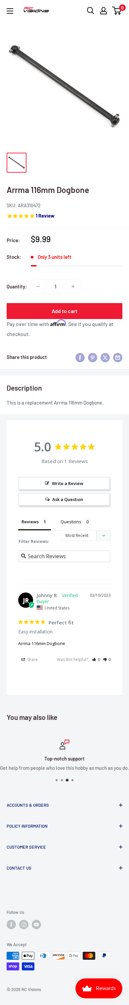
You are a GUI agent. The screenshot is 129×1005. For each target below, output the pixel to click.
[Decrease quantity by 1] (38, 286)
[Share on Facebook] (80, 357)
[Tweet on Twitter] (105, 357)
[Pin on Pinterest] (92, 357)
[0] (117, 11)
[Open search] (90, 10)
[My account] (103, 10)
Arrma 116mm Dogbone (41, 643)
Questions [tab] (71, 522)
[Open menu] (10, 11)
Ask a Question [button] (67, 499)
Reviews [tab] (30, 522)
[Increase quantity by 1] (73, 286)
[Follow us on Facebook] (11, 924)
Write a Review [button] (67, 483)
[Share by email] (117, 357)
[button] (96, 659)
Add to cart (64, 311)
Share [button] (32, 659)
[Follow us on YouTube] (36, 924)
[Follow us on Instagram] (23, 924)
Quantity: (17, 286)
